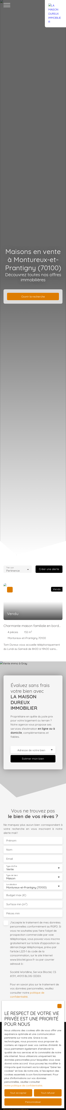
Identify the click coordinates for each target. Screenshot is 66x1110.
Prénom (11, 840)
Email (9, 858)
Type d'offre (11, 866)
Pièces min (13, 913)
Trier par (10, 568)
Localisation (11, 884)
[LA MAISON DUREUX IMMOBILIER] (55, 5)
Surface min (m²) (16, 904)
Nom (9, 849)
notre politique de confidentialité (23, 1085)
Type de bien (11, 875)
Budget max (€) (16, 895)
